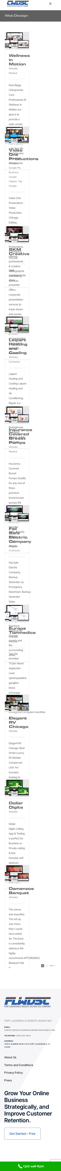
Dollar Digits (16, 805)
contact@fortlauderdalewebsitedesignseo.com (29, 1030)
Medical (13, 73)
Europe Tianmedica (22, 630)
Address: (9, 1041)
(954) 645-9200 (23, 1036)
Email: (7, 1027)
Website (13, 68)
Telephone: (10, 1036)
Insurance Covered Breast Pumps (20, 436)
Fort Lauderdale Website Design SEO (28, 1020)
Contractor (14, 361)
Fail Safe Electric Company (20, 535)
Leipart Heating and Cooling (18, 346)
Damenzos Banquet (21, 890)
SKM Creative (19, 251)
